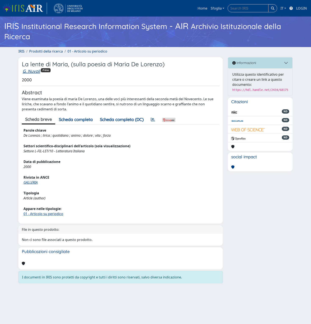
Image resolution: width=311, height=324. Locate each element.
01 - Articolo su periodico (87, 51)
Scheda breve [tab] (38, 119)
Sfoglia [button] (216, 8)
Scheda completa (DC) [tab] (122, 119)
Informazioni (246, 63)
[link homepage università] (68, 8)
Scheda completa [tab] (76, 119)
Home (202, 8)
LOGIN (301, 8)
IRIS (21, 51)
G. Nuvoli (31, 71)
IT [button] (282, 8)
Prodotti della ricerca (46, 51)
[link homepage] (25, 8)
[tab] (153, 119)
